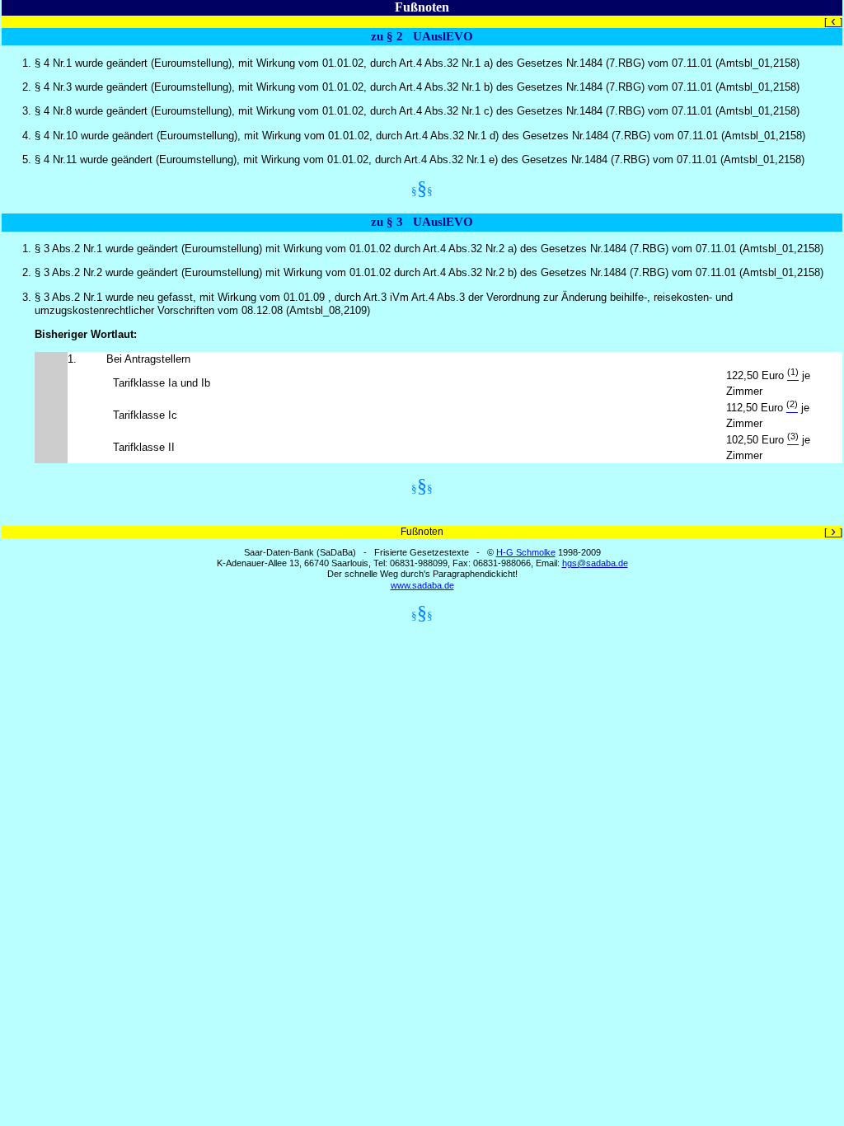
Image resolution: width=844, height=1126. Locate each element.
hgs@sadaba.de (595, 563)
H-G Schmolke (526, 552)
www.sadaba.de (422, 585)
